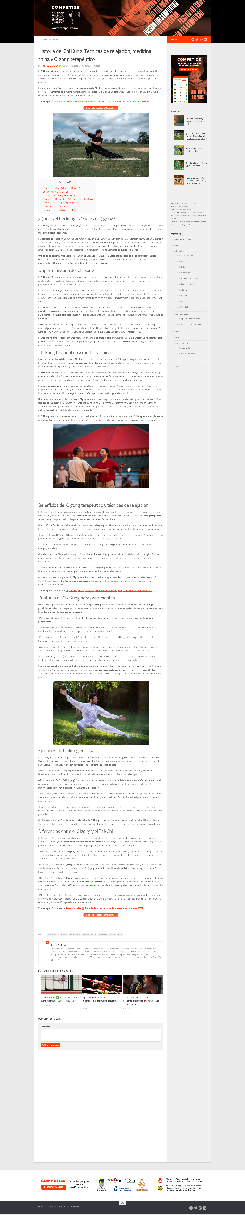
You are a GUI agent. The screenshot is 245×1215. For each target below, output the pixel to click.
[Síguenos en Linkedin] (205, 39)
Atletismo (185, 261)
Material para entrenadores (192, 324)
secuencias (91, 885)
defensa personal (74, 934)
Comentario (46, 1026)
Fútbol (178, 332)
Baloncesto (185, 267)
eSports (184, 290)
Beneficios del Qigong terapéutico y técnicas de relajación (69, 199)
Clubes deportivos (183, 239)
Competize (180, 245)
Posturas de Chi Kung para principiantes (61, 202)
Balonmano (185, 273)
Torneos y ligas (182, 343)
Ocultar (73, 182)
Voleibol (184, 307)
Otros (178, 337)
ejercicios (86, 934)
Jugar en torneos (187, 348)
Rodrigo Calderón (50, 66)
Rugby (183, 301)
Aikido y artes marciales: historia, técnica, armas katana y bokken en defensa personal (108, 101)
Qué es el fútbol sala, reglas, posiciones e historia (194, 121)
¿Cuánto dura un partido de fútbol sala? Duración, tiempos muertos (196, 180)
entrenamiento (103, 934)
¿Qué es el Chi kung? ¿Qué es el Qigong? (61, 188)
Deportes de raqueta (189, 278)
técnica (120, 934)
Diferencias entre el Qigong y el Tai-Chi (60, 210)
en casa (93, 934)
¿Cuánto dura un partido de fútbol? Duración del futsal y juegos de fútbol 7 (196, 136)
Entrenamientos (182, 314)
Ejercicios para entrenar (190, 319)
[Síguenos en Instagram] (201, 39)
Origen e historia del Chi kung (56, 191)
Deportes (180, 251)
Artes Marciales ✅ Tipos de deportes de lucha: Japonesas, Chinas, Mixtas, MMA (104, 908)
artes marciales (53, 934)
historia (112, 934)
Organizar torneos (188, 353)
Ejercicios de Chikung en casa (56, 206)
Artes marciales (49, 39)
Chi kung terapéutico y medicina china (60, 195)
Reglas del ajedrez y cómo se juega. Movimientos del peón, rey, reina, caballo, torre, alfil (109, 590)
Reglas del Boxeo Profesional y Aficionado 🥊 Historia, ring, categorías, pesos (100, 1000)
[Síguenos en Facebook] (192, 39)
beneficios (63, 934)
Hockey (184, 296)
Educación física (187, 284)
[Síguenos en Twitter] (197, 39)
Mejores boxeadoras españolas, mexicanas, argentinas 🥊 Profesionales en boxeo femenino (141, 1000)
